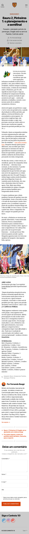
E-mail (4, 482)
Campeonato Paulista (20, 376)
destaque (6, 378)
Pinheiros (12, 378)
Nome (4, 474)
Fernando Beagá (16, 38)
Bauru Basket (14, 14)
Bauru (11, 376)
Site (3, 489)
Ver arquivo (6, 422)
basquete (6, 376)
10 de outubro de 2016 (15, 40)
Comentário (5, 458)
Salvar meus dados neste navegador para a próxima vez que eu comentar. (14, 498)
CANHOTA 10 (11, 530)
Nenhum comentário (16, 43)
